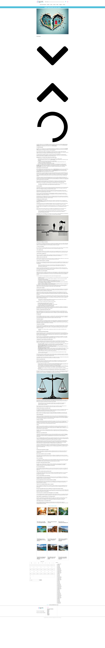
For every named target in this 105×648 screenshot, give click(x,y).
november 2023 (59, 586)
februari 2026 (59, 568)
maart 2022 (58, 601)
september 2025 (59, 572)
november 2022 (59, 595)
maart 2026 (58, 567)
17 (30, 571)
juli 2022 (58, 598)
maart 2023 (58, 592)
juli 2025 (58, 573)
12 (37, 569)
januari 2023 (59, 594)
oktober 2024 (59, 578)
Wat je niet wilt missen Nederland (41, 612)
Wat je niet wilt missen (43, 4)
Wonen (51, 4)
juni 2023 (58, 590)
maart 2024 (58, 583)
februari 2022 (59, 602)
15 (48, 569)
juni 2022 (58, 599)
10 (30, 569)
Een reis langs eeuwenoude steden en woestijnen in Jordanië (52, 540)
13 (41, 569)
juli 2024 (58, 580)
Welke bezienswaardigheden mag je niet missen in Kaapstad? (63, 540)
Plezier (57, 4)
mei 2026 (58, 566)
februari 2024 (59, 584)
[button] (52, 56)
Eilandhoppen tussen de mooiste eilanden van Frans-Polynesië (41, 540)
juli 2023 (58, 589)
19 (37, 571)
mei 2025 (58, 575)
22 (48, 571)
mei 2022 (58, 600)
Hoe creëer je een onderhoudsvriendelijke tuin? (63, 522)
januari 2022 (59, 603)
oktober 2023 (59, 587)
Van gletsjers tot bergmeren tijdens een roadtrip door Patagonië (41, 558)
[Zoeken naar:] (34, 580)
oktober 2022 (59, 596)
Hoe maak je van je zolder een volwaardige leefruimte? (41, 522)
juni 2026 (58, 565)
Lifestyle (48, 4)
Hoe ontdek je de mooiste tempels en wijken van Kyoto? (52, 558)
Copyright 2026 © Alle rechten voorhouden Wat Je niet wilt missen (52, 617)
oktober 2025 (59, 571)
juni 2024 (58, 581)
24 (30, 573)
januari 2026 (59, 569)
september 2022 (59, 597)
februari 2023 (59, 593)
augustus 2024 (59, 579)
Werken (54, 4)
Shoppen (60, 4)
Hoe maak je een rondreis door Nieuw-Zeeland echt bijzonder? (63, 558)
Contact (64, 4)
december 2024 (59, 576)
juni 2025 (58, 574)
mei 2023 (58, 591)
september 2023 (59, 588)
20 (41, 571)
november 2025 (59, 570)
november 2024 (59, 577)
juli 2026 (58, 564)
